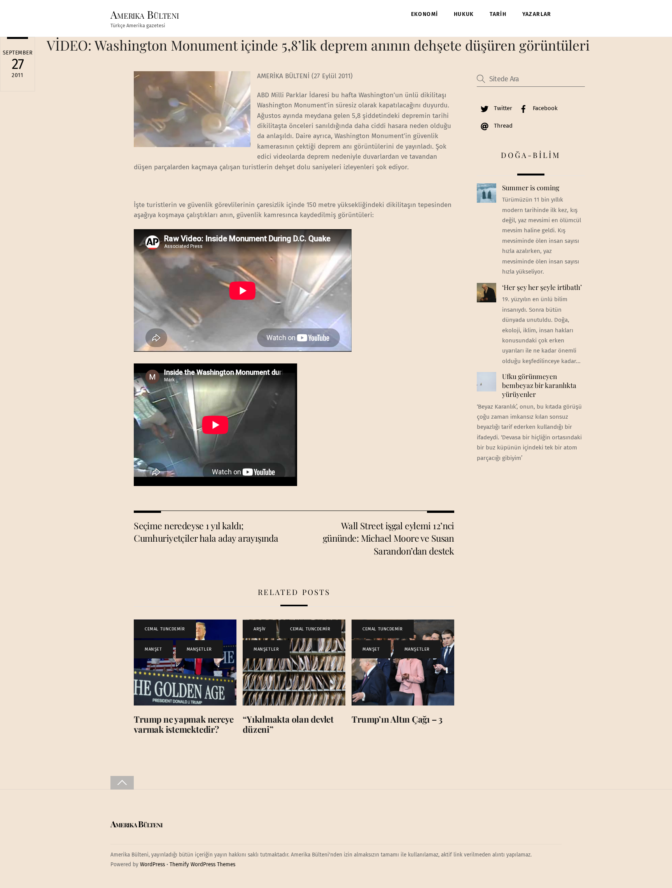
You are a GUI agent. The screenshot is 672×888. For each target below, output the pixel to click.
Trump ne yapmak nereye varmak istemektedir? (184, 724)
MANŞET (153, 649)
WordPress (152, 864)
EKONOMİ (424, 14)
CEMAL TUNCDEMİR (165, 629)
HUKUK (464, 14)
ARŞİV (260, 629)
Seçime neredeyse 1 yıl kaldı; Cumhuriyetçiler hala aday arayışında (206, 531)
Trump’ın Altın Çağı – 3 (397, 719)
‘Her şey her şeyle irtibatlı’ (542, 287)
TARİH (498, 14)
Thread (502, 125)
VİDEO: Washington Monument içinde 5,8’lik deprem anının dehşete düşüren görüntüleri (318, 45)
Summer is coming (530, 187)
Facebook (544, 108)
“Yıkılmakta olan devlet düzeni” (288, 724)
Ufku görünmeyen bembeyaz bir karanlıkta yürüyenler (539, 385)
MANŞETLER (199, 649)
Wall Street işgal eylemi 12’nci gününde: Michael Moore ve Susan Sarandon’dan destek (388, 538)
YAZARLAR (536, 14)
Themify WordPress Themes (202, 864)
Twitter (502, 108)
